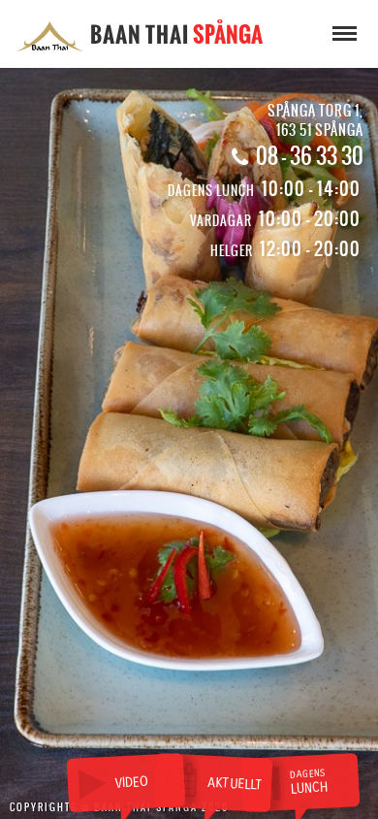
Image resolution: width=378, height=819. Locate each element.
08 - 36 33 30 (309, 156)
